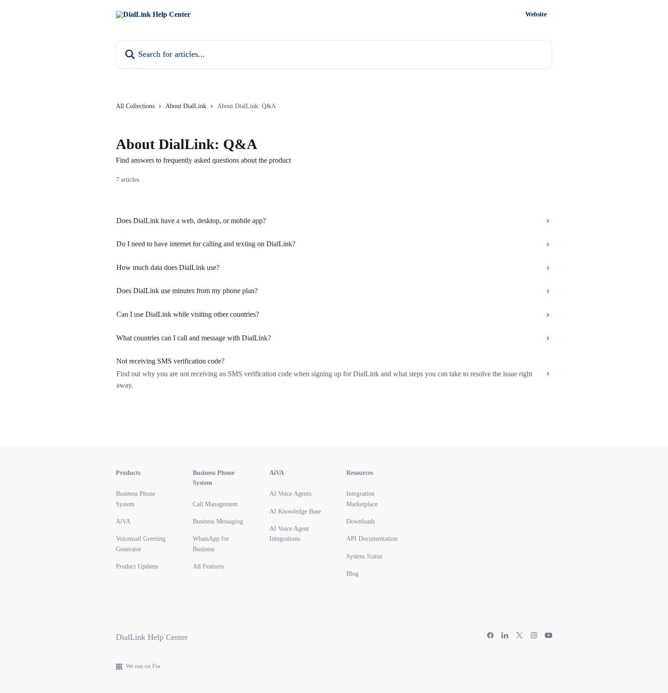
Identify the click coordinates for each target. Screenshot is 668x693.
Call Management (215, 504)
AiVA (123, 521)
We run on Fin (143, 666)
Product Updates (137, 566)
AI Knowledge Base (295, 511)
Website (536, 14)
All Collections (135, 106)
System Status (364, 556)
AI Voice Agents (290, 493)
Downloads (360, 521)
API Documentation (372, 538)
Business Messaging (218, 521)
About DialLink (185, 106)
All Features (208, 566)
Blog (352, 573)
